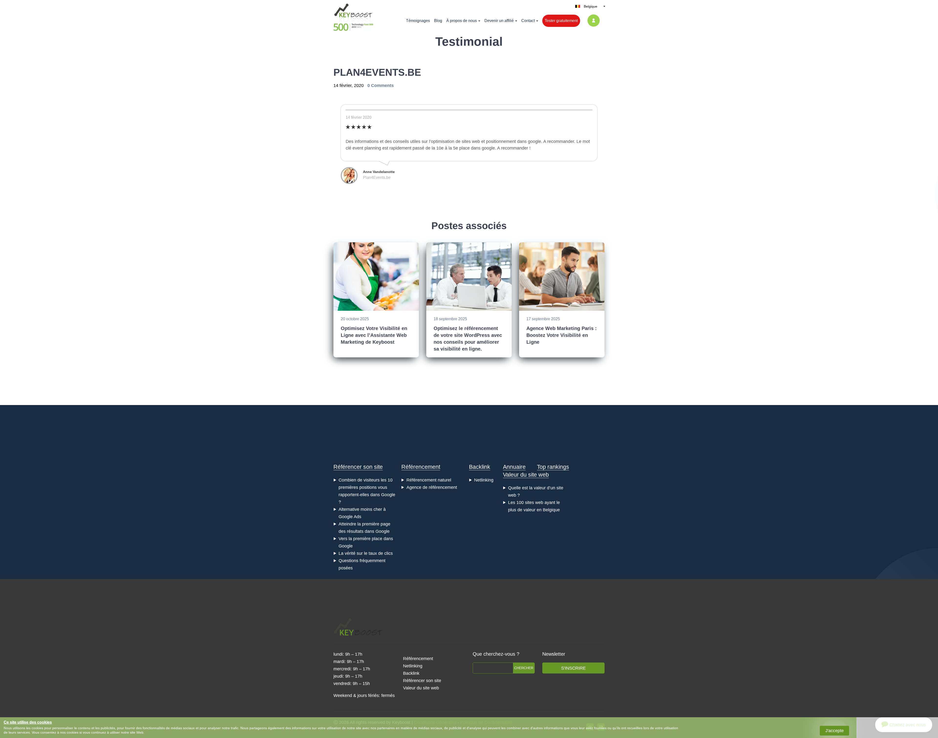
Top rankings (553, 467)
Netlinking (483, 480)
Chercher (523, 668)
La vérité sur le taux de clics (366, 553)
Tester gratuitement (561, 21)
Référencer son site (358, 467)
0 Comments (380, 85)
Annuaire (514, 467)
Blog (438, 21)
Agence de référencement (431, 487)
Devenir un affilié (499, 21)
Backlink (479, 467)
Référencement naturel (428, 480)
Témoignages (418, 21)
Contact (528, 21)
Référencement (420, 467)
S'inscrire (573, 668)
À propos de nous (461, 21)
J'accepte (834, 730)
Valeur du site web (526, 474)
